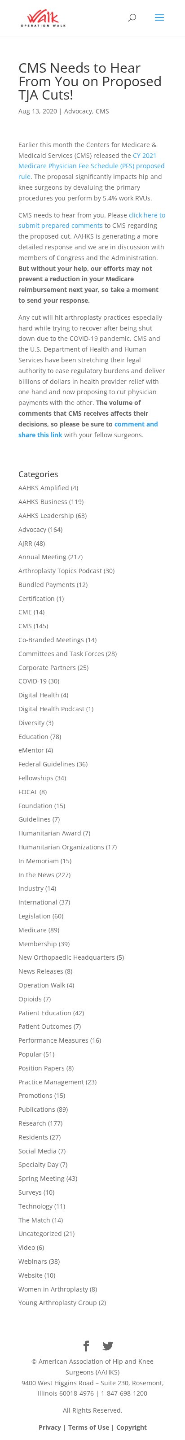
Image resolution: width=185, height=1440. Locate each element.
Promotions (35, 1095)
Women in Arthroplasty (53, 1289)
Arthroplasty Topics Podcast (60, 570)
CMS (102, 111)
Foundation (35, 805)
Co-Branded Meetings (51, 639)
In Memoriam (38, 861)
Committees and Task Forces (61, 653)
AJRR (25, 543)
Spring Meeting (41, 1178)
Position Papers (41, 1068)
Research (32, 1123)
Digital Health (38, 695)
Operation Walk (41, 985)
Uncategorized (40, 1233)
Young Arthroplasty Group (57, 1302)
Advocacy (78, 111)
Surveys (30, 1192)
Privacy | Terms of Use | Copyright (93, 1427)
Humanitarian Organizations (61, 847)
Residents (33, 1137)
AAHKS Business (42, 501)
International (37, 902)
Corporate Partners (47, 667)
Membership (37, 944)
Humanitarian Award (49, 833)
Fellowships (35, 778)
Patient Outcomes (45, 1026)
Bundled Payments (46, 584)
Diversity (31, 722)
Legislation (34, 916)
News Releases (40, 971)
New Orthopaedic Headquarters (66, 957)
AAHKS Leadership (46, 515)
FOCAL (28, 791)
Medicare (32, 930)
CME (25, 612)
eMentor (31, 750)
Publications (36, 1109)
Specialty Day (38, 1164)
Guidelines (34, 819)
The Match (34, 1220)
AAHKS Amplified (43, 487)
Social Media (37, 1151)
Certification (36, 598)
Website (30, 1275)
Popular (30, 1054)
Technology (35, 1206)
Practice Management (51, 1082)
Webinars (32, 1261)
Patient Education (44, 1013)
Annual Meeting (42, 557)
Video (26, 1247)
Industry (31, 888)
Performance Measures (53, 1040)
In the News (36, 874)
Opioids (30, 999)
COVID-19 (32, 681)
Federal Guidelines (46, 764)
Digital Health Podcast (51, 709)
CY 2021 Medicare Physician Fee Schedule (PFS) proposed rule (91, 166)
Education (33, 736)
